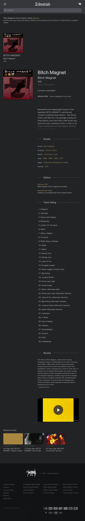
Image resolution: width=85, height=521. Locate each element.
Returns (6, 496)
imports (36, 18)
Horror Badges (28, 490)
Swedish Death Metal (31, 487)
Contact (6, 487)
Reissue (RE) (43, 184)
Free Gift (58, 96)
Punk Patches (28, 493)
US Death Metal (48, 493)
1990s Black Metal (49, 487)
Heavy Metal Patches (50, 484)
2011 (61, 158)
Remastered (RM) (45, 190)
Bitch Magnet (49, 146)
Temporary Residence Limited (55, 162)
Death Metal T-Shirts (70, 487)
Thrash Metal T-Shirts (70, 493)
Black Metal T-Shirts (70, 484)
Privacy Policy (8, 490)
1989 (50, 158)
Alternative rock (50, 154)
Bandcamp (7, 498)
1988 (45, 158)
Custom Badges (9, 484)
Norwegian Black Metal (31, 484)
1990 (56, 158)
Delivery (6, 493)
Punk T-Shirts (68, 490)
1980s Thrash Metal (50, 490)
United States (51, 150)
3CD (46, 166)
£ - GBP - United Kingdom (49, 473)
